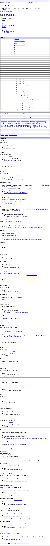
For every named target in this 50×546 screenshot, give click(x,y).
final (18, 277)
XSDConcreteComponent (18, 8)
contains (18, 121)
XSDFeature (24, 8)
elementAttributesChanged (25, 121)
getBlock (15, 43)
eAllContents (3, 131)
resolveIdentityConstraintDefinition (7, 125)
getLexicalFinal (17, 49)
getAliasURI (8, 117)
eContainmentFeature (25, 131)
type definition (10, 456)
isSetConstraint (3, 113)
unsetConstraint (34, 113)
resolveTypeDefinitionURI (23, 127)
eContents (31, 131)
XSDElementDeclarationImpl (6, 12)
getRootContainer (4, 122)
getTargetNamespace (26, 117)
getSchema (9, 122)
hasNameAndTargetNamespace (38, 117)
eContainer (11, 131)
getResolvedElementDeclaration (20, 51)
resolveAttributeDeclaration (17, 122)
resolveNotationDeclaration (29, 126)
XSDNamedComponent (30, 8)
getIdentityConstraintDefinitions (20, 47)
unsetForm (40, 113)
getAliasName (3, 117)
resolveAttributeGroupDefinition (7, 123)
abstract (9, 235)
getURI (31, 117)
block (18, 331)
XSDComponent (10, 8)
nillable (9, 145)
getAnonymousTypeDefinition (19, 41)
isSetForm (9, 113)
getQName (16, 117)
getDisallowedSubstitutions (19, 45)
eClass (7, 131)
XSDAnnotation (12, 39)
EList (1, 273)
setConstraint (14, 113)
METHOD (11, 2)
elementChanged (34, 121)
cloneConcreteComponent (12, 121)
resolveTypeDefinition (5, 127)
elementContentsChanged (41, 121)
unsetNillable (16, 108)
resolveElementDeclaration (42, 124)
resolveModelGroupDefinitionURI (18, 126)
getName (12, 117)
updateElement (36, 127)
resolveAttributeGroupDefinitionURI (33, 123)
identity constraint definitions (12, 478)
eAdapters (2, 135)
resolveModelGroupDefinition (36, 125)
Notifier (6, 8)
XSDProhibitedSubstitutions (8, 273)
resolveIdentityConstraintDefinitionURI (22, 125)
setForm (18, 113)
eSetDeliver (14, 135)
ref (25, 490)
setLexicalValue (24, 113)
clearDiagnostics (4, 121)
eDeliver (6, 135)
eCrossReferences (37, 131)
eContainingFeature (17, 131)
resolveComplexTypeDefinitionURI (30, 124)
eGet (42, 131)
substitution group (11, 536)
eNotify (10, 135)
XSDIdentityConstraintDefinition (9, 475)
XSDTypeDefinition (11, 41)
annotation (10, 411)
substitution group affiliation (12, 513)
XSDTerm (4, 9)
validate (46, 127)
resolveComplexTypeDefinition (6, 124)
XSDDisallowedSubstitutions (8, 327)
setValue (29, 113)
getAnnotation (16, 39)
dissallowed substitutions (12, 188)
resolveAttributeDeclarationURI (40, 122)
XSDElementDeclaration (4, 487)
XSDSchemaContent (44, 8)
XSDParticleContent (37, 8)
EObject (3, 8)
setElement (31, 127)
